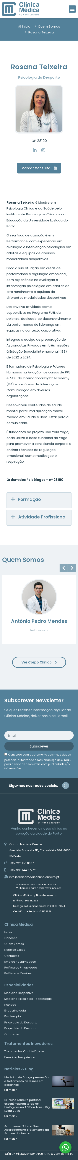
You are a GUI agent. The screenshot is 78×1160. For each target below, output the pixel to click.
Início (8, 932)
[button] (72, 9)
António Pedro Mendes (39, 621)
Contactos (11, 956)
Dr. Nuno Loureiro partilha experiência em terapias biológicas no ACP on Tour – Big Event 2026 (27, 1105)
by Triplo (67, 1154)
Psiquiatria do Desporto (20, 1028)
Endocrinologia (15, 1010)
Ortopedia (11, 1034)
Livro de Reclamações (20, 962)
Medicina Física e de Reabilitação (28, 999)
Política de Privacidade (20, 967)
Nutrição (10, 1005)
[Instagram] (65, 785)
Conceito (10, 938)
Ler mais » (10, 1090)
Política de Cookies (18, 973)
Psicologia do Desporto (20, 1022)
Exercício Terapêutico (19, 1057)
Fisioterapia (12, 1016)
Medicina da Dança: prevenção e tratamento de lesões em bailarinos (26, 1081)
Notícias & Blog (15, 950)
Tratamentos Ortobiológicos (24, 1051)
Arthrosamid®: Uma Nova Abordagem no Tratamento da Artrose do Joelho (26, 1130)
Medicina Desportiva (18, 993)
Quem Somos (14, 944)
